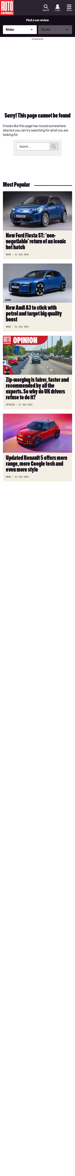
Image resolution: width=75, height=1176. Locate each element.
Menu (69, 10)
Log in (57, 10)
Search (46, 10)
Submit (53, 146)
